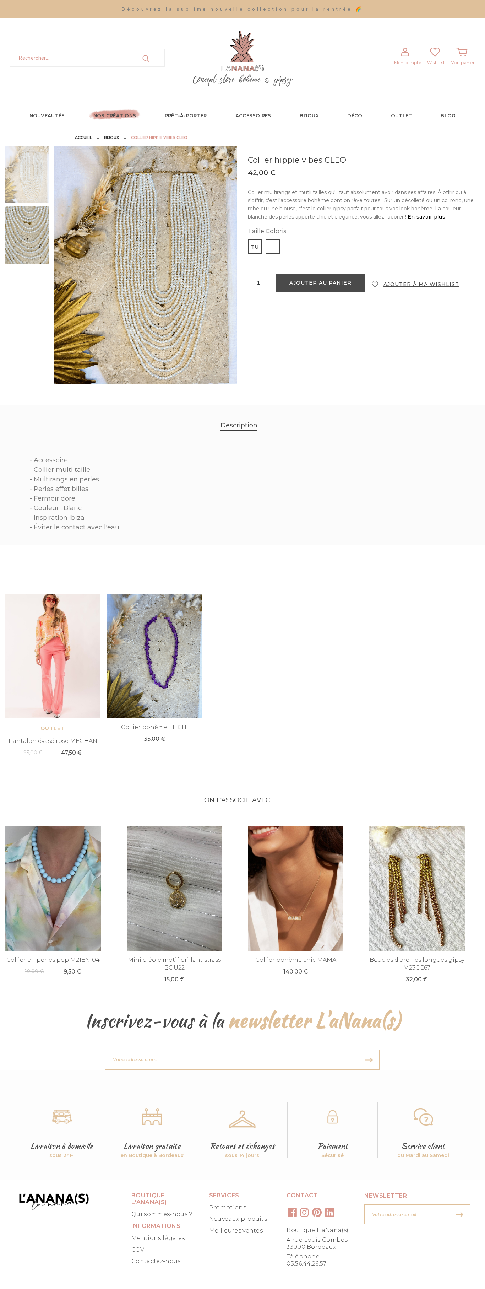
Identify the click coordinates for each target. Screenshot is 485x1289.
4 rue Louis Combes (317, 1239)
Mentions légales (158, 1238)
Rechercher (154, 58)
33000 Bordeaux (311, 1247)
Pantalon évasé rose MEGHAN (53, 741)
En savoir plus (426, 217)
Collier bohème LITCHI (154, 727)
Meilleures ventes (236, 1230)
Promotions (227, 1207)
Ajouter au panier (320, 283)
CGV (137, 1249)
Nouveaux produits (238, 1218)
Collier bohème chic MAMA (295, 959)
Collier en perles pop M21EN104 (53, 959)
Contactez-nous (155, 1261)
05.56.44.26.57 (306, 1263)
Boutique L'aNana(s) (317, 1230)
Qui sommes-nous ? (161, 1214)
